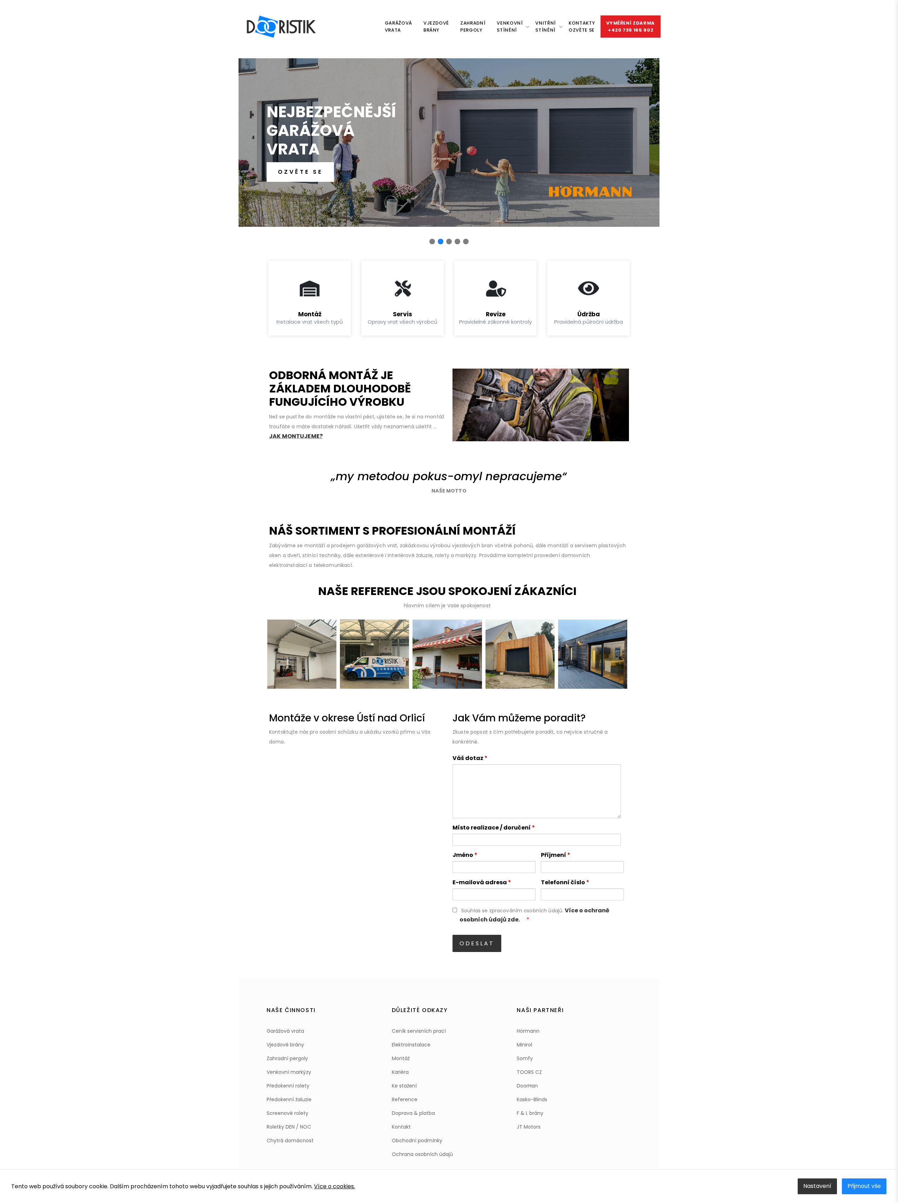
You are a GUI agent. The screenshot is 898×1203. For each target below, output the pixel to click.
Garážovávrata (398, 26)
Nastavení (817, 1186)
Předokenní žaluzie (289, 1099)
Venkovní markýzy (289, 1072)
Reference (404, 1099)
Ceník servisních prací (419, 1031)
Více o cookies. (334, 1186)
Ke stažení (404, 1085)
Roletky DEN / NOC (289, 1126)
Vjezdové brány (285, 1044)
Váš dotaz (470, 758)
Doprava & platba (413, 1113)
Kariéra (400, 1072)
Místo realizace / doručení (494, 828)
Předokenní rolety (288, 1085)
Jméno (465, 855)
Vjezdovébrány (436, 26)
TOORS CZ (529, 1072)
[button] (432, 241)
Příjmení (555, 855)
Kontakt (401, 1126)
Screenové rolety (287, 1113)
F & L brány (530, 1113)
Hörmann (528, 1031)
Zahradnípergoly (472, 26)
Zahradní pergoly (287, 1058)
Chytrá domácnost (290, 1140)
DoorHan (527, 1085)
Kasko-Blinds (532, 1099)
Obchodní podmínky (417, 1140)
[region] (449, 150)
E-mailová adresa (482, 882)
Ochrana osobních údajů (422, 1154)
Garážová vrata (285, 1031)
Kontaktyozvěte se (582, 26)
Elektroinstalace (411, 1044)
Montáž (401, 1058)
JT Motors (529, 1126)
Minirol (524, 1044)
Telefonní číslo (565, 882)
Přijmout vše (864, 1186)
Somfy (525, 1058)
